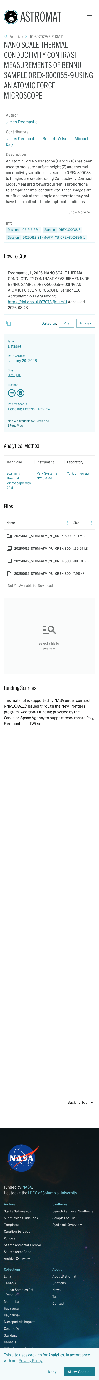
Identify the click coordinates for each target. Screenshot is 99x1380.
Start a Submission (18, 1211)
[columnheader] (19, 462)
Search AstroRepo (17, 1252)
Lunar (8, 1276)
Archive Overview (17, 1258)
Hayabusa (11, 1308)
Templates (11, 1225)
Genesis (10, 1342)
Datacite (49, 323)
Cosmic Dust (13, 1328)
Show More (77, 212)
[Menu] (67, 523)
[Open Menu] (89, 17)
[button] (62, 230)
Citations (59, 1283)
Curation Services (17, 1231)
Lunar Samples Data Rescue (20, 1292)
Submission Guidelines (21, 1218)
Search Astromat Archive (22, 1245)
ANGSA (11, 1283)
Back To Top (77, 1102)
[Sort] (25, 462)
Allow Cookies (79, 1372)
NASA (27, 1187)
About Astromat (64, 1276)
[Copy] (8, 323)
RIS (66, 323)
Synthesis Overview (67, 1225)
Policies (9, 1238)
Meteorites (12, 1301)
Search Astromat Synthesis (72, 1211)
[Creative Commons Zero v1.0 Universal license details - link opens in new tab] (49, 393)
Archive (16, 36)
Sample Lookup (64, 1218)
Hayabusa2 (12, 1315)
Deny (52, 1372)
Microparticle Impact (19, 1322)
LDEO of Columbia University (52, 1192)
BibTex (85, 323)
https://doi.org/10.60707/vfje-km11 (37, 301)
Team (56, 1297)
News (56, 1290)
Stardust (10, 1335)
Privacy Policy (30, 1360)
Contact (58, 1303)
